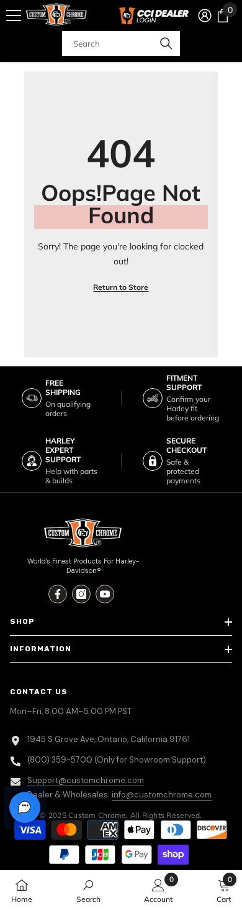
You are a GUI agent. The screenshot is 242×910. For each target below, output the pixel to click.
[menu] (13, 15)
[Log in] (205, 15)
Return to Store (120, 287)
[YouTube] (105, 594)
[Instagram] (81, 594)
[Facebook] (57, 594)
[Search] (121, 43)
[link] (88, 890)
